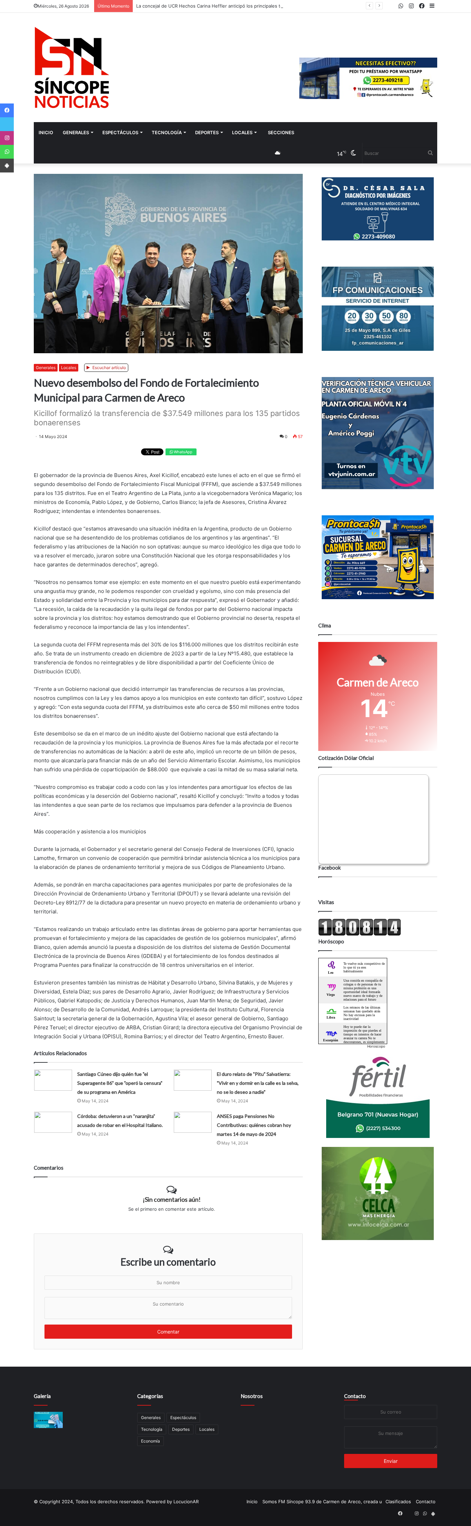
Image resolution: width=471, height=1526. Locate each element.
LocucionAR (186, 1501)
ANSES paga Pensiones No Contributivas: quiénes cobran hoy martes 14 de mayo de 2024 (254, 1125)
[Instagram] (7, 138)
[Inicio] (72, 67)
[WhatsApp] (7, 152)
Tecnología (167, 132)
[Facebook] (7, 110)
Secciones (281, 132)
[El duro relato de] (193, 1080)
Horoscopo (376, 1046)
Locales (242, 132)
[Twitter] (7, 124)
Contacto (355, 1396)
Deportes (207, 132)
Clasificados (398, 1501)
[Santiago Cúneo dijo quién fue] (53, 1080)
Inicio (46, 132)
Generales (76, 132)
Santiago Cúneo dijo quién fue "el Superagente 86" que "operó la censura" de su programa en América (119, 1083)
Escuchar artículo (108, 367)
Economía (150, 1441)
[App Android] (7, 165)
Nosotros (252, 1396)
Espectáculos (120, 132)
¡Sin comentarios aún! (172, 1199)
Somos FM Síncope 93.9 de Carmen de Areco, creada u (322, 1501)
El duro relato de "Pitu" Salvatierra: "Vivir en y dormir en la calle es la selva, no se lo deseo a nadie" (258, 1083)
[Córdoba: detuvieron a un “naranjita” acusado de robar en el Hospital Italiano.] (53, 1122)
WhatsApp (182, 451)
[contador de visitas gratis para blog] (359, 934)
